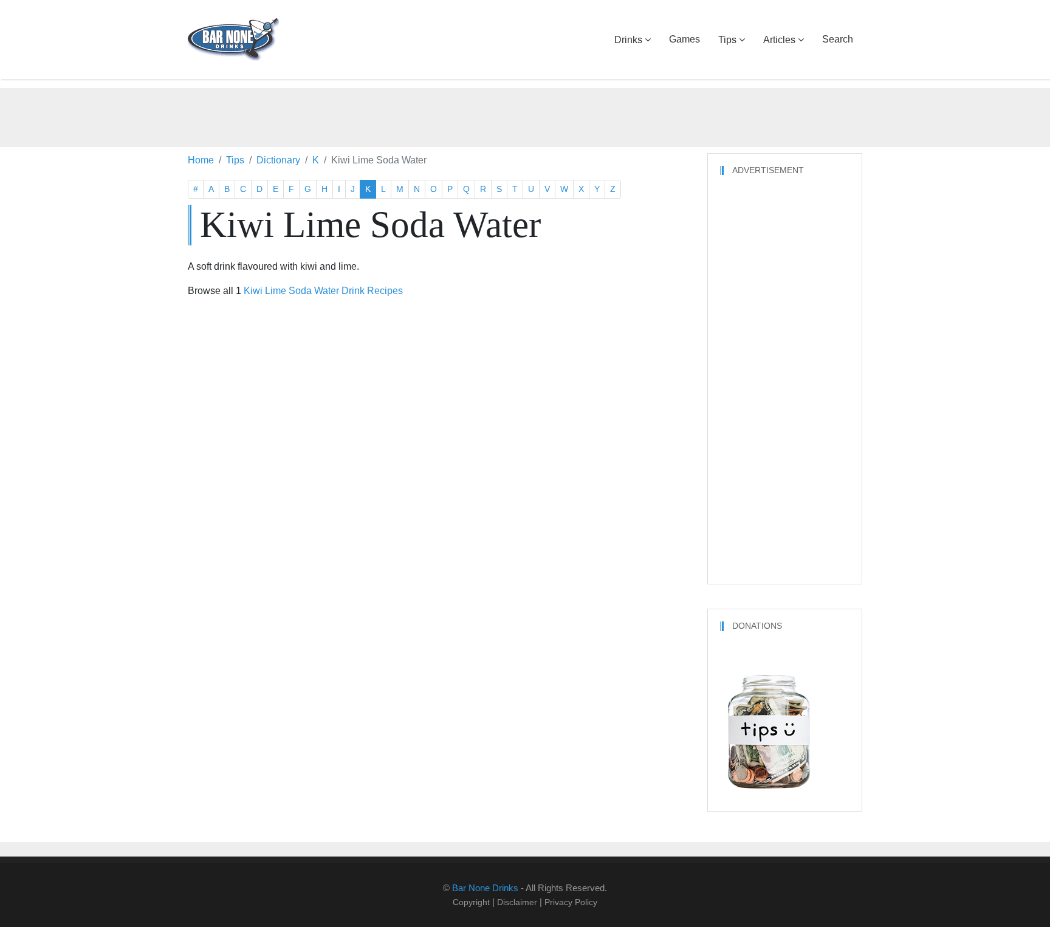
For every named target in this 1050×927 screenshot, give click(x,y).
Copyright (471, 902)
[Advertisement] (525, 115)
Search (837, 39)
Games (684, 39)
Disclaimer (517, 902)
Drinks (628, 40)
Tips (727, 40)
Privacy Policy (570, 902)
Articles (779, 40)
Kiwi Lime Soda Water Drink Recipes (323, 291)
